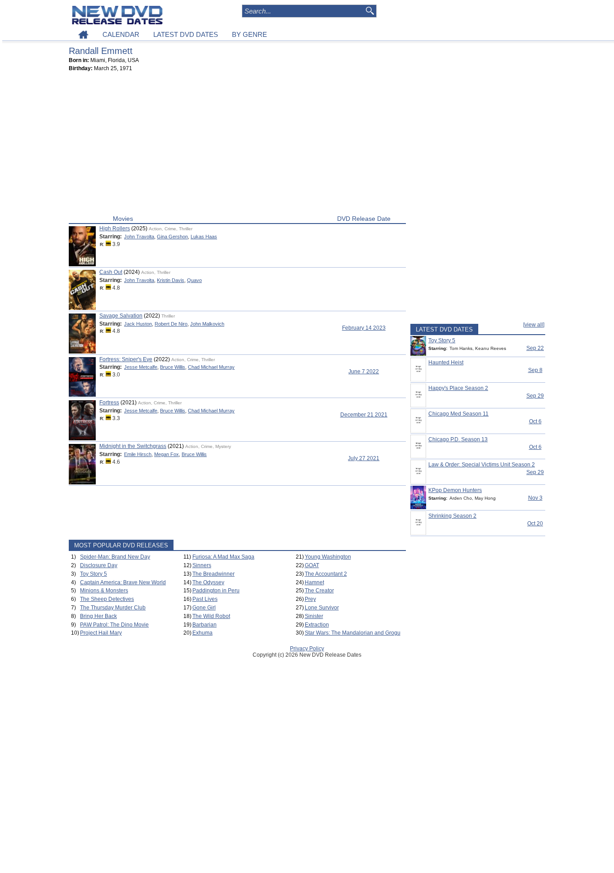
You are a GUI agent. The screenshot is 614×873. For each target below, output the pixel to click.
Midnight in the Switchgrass (132, 446)
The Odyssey (208, 582)
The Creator (319, 590)
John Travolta (139, 236)
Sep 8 (535, 370)
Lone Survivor (322, 607)
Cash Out (110, 272)
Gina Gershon (172, 236)
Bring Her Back (98, 616)
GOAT (312, 565)
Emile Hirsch (137, 454)
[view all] (533, 325)
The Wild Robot (211, 616)
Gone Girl (204, 607)
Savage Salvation (120, 316)
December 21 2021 (363, 415)
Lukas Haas (204, 236)
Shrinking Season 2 (452, 516)
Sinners (201, 565)
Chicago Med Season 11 (458, 414)
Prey (310, 599)
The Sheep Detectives (107, 599)
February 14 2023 (364, 328)
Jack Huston (138, 324)
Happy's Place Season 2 (458, 388)
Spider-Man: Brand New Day (115, 557)
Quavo (194, 280)
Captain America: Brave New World (123, 582)
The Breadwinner (213, 574)
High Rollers (114, 228)
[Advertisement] (237, 145)
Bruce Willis (172, 367)
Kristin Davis (170, 280)
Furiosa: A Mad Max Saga (223, 557)
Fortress (109, 402)
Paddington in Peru (216, 590)
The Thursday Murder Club (113, 607)
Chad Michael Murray (211, 367)
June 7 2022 (363, 371)
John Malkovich (207, 324)
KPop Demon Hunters (455, 490)
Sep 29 (535, 396)
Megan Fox (166, 454)
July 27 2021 (363, 458)
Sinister (314, 616)
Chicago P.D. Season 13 (458, 439)
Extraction (317, 625)
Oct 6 (535, 421)
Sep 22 (535, 348)
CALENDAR (120, 34)
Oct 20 (535, 523)
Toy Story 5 (93, 574)
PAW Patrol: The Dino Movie (114, 625)
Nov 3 (535, 498)
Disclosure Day (98, 565)
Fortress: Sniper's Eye (125, 359)
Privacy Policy (307, 648)
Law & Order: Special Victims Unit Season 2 (481, 464)
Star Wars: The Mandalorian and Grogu (352, 633)
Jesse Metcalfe (140, 367)
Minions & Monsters (104, 590)
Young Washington (328, 557)
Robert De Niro (171, 324)
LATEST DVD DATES (185, 34)
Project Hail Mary (101, 633)
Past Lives (205, 599)
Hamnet (314, 582)
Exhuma (202, 633)
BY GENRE (249, 34)
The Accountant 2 (326, 574)
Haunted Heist (445, 362)
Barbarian (204, 625)
